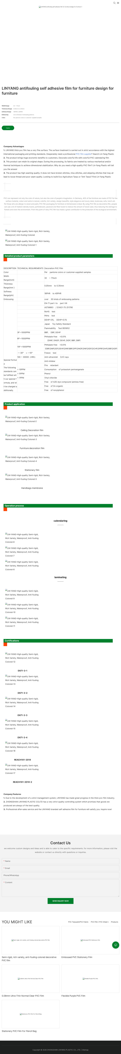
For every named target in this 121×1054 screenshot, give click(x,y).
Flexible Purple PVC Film (73, 996)
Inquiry (8, 128)
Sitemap (85, 1050)
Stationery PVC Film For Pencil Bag (19, 1031)
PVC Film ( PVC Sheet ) (100, 922)
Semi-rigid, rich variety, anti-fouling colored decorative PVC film (29, 959)
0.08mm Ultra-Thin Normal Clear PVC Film (23, 996)
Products (114, 922)
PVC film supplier (83, 154)
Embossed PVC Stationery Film (76, 957)
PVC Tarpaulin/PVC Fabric (78, 922)
